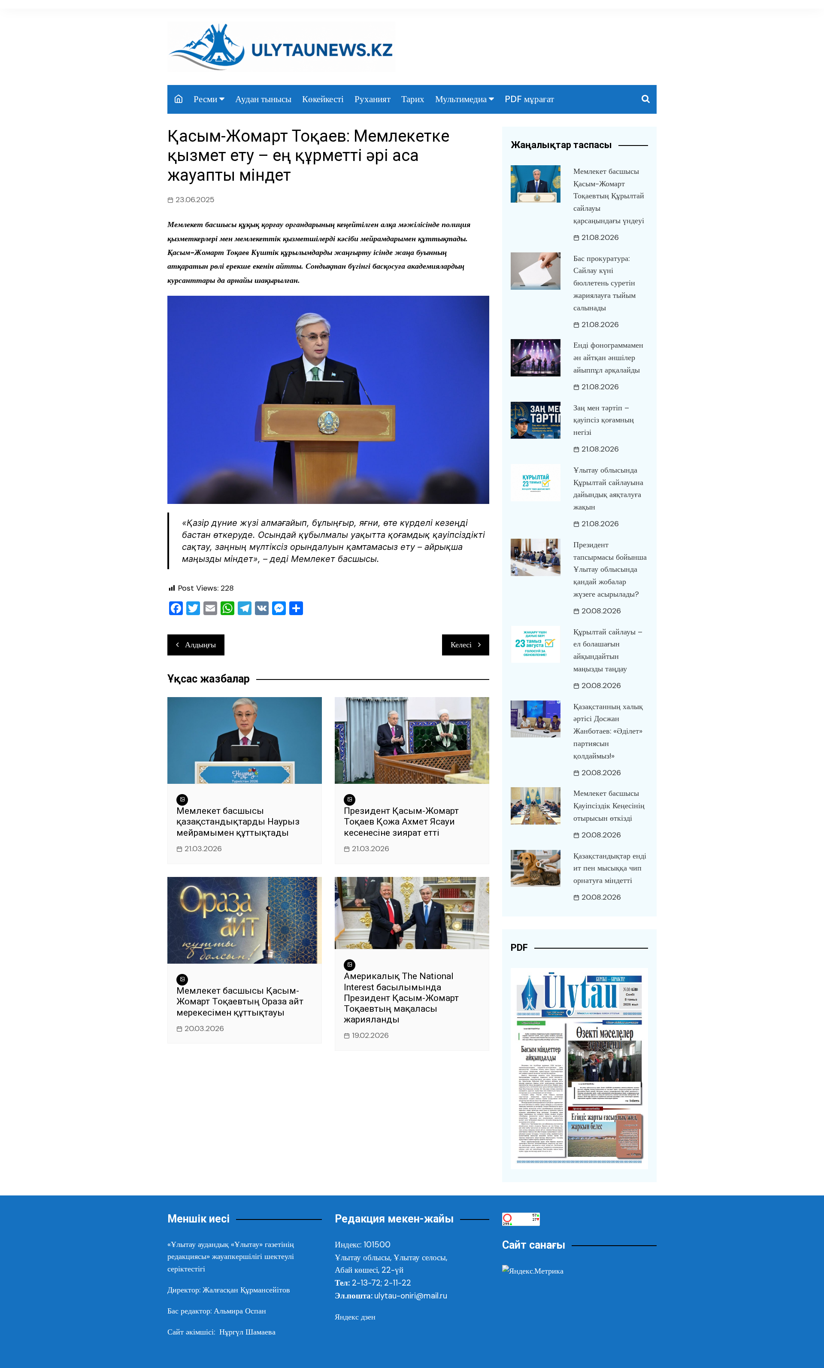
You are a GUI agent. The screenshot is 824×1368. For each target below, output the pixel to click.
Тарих (412, 99)
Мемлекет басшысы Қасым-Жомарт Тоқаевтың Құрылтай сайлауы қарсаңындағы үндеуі (608, 196)
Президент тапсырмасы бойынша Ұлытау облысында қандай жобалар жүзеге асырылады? (610, 569)
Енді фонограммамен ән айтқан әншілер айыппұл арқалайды (608, 357)
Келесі (461, 645)
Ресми (205, 99)
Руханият (372, 99)
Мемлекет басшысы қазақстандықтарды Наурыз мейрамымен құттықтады (238, 821)
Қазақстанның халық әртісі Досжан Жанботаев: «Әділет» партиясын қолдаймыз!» (608, 731)
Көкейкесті (323, 99)
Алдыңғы (200, 645)
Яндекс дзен (355, 1317)
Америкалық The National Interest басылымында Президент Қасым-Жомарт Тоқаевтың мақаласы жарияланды (401, 998)
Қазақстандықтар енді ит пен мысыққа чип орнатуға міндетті (609, 868)
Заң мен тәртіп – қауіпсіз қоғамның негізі (603, 420)
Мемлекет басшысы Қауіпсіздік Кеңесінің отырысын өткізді (609, 805)
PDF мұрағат (529, 99)
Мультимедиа (461, 99)
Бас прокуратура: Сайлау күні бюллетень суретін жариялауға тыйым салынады (604, 283)
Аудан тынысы (263, 99)
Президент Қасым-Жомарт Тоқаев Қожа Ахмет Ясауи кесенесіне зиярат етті (401, 821)
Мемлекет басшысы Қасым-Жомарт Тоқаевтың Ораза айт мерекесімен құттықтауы (239, 1001)
